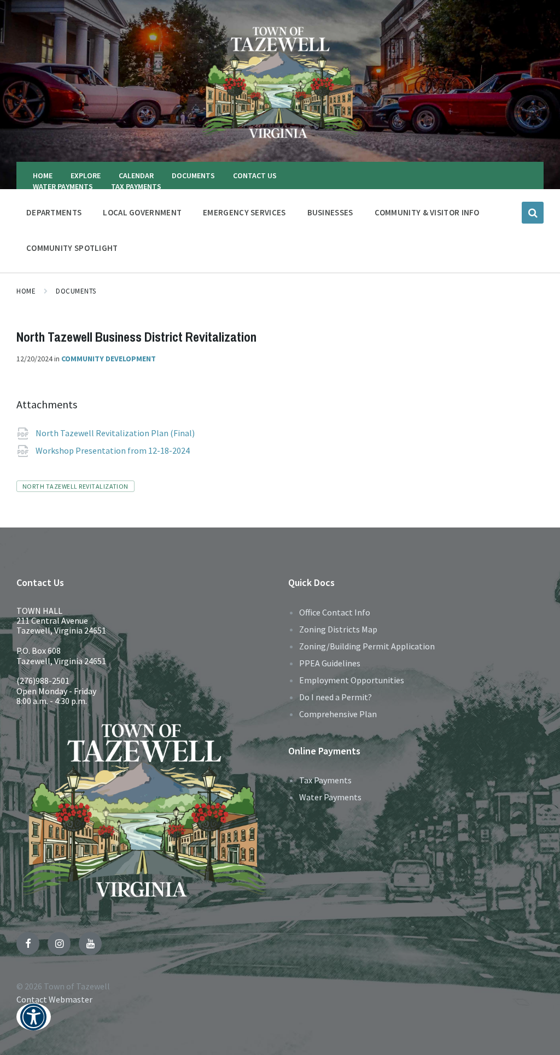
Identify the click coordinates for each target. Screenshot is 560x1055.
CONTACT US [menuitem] (255, 175)
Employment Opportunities (351, 680)
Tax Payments (325, 780)
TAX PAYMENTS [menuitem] (136, 186)
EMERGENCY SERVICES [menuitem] (244, 212)
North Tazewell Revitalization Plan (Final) (116, 432)
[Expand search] (533, 213)
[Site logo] (280, 140)
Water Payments (330, 797)
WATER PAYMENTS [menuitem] (63, 186)
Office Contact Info (334, 612)
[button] (33, 1024)
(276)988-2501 (42, 680)
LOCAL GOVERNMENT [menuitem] (142, 212)
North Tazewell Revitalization (75, 486)
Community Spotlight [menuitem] (72, 248)
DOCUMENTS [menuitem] (193, 175)
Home (26, 291)
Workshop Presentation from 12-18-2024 (113, 450)
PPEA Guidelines (329, 663)
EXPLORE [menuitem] (86, 175)
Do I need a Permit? (335, 696)
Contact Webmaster (54, 999)
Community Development (108, 359)
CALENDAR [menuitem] (136, 175)
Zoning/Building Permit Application (367, 646)
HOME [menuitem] (42, 175)
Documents (76, 291)
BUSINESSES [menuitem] (330, 212)
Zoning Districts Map (338, 629)
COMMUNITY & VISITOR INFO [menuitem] (427, 212)
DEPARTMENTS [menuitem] (53, 212)
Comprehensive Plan (338, 713)
